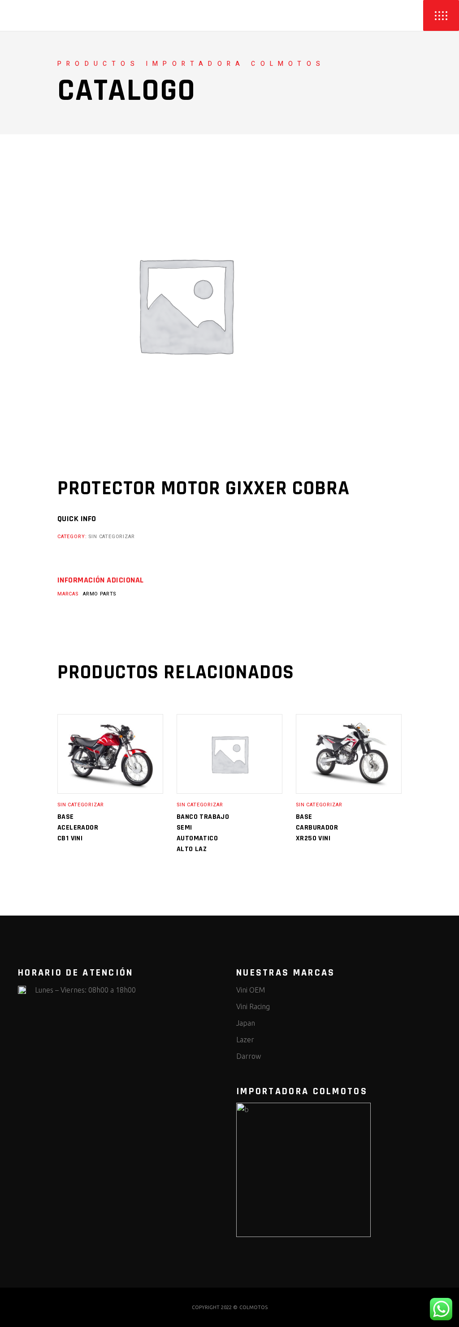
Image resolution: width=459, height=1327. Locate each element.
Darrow (248, 1056)
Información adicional (100, 580)
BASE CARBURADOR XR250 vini (317, 827)
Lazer (245, 1040)
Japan (245, 1023)
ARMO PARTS (99, 594)
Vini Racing (253, 1006)
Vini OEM (250, 990)
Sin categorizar (111, 536)
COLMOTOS (253, 1307)
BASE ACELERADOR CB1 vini (77, 827)
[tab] (100, 580)
